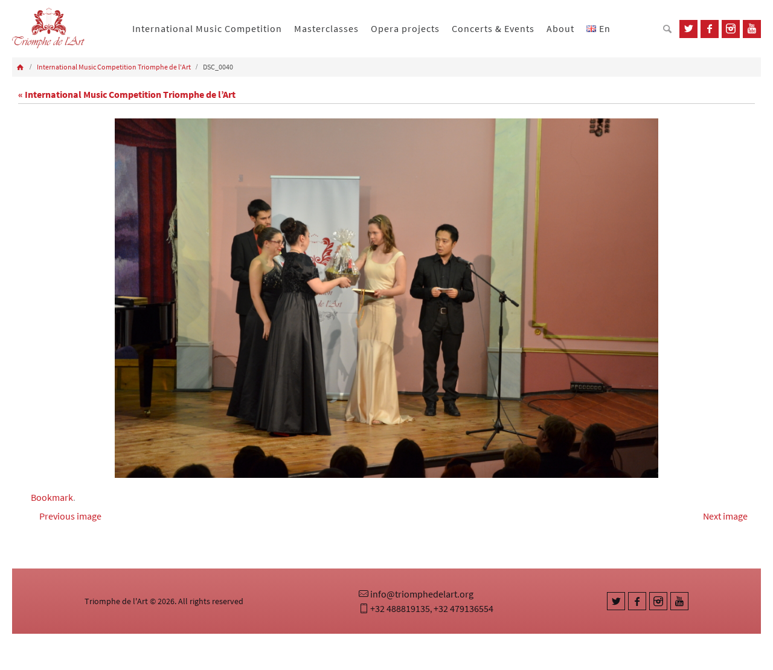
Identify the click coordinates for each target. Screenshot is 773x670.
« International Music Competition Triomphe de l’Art (127, 94)
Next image (725, 516)
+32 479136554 (463, 608)
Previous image (70, 516)
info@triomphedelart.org (421, 594)
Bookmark (52, 497)
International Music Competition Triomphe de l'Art (114, 66)
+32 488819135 (400, 608)
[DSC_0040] (386, 298)
